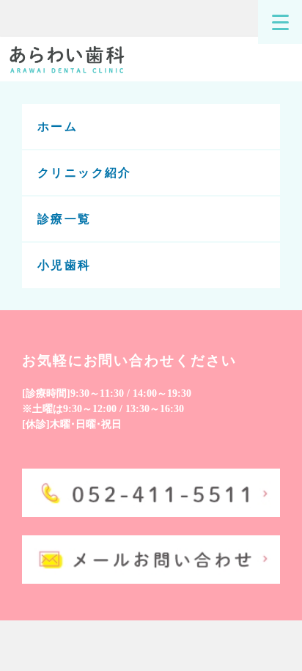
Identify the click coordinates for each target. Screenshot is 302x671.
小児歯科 (64, 266)
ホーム (57, 126)
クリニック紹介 (84, 172)
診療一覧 (64, 219)
